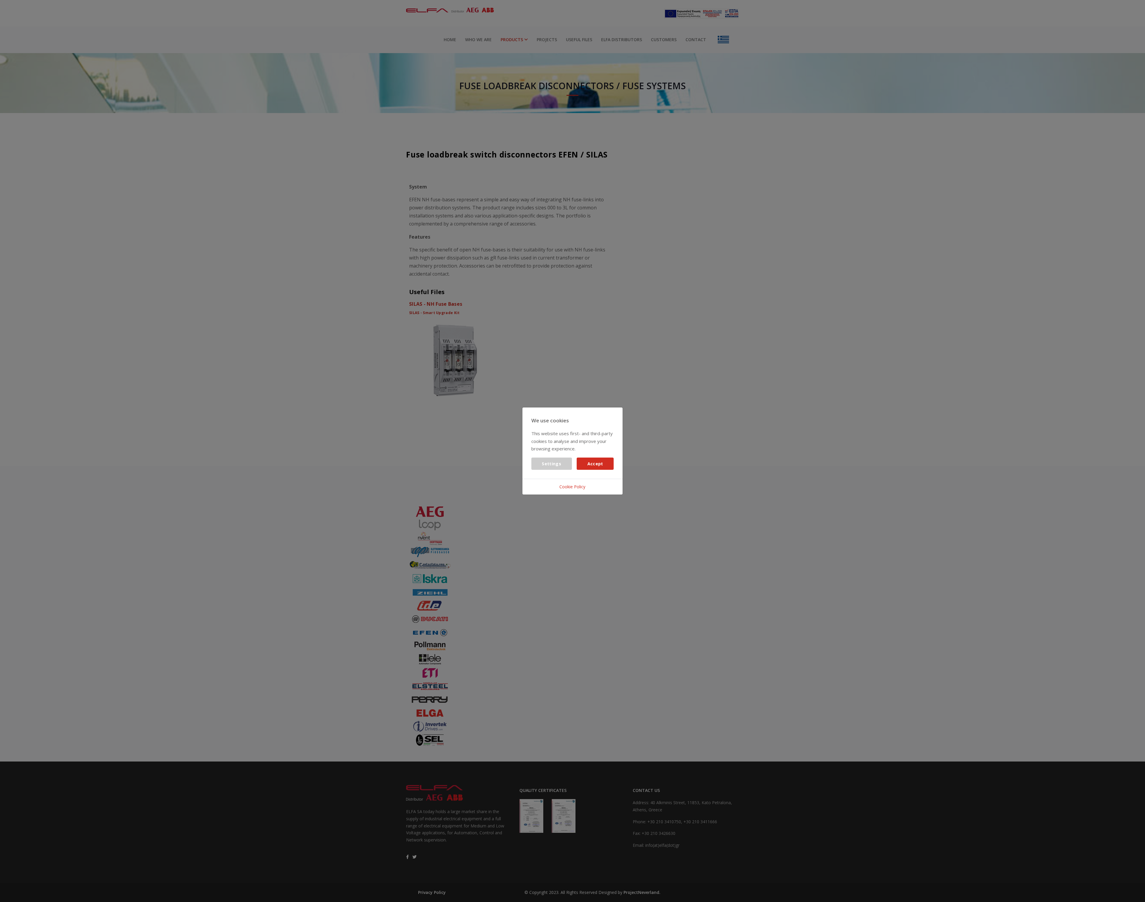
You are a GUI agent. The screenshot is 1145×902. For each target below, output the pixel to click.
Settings (551, 464)
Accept (595, 464)
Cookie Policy (572, 486)
